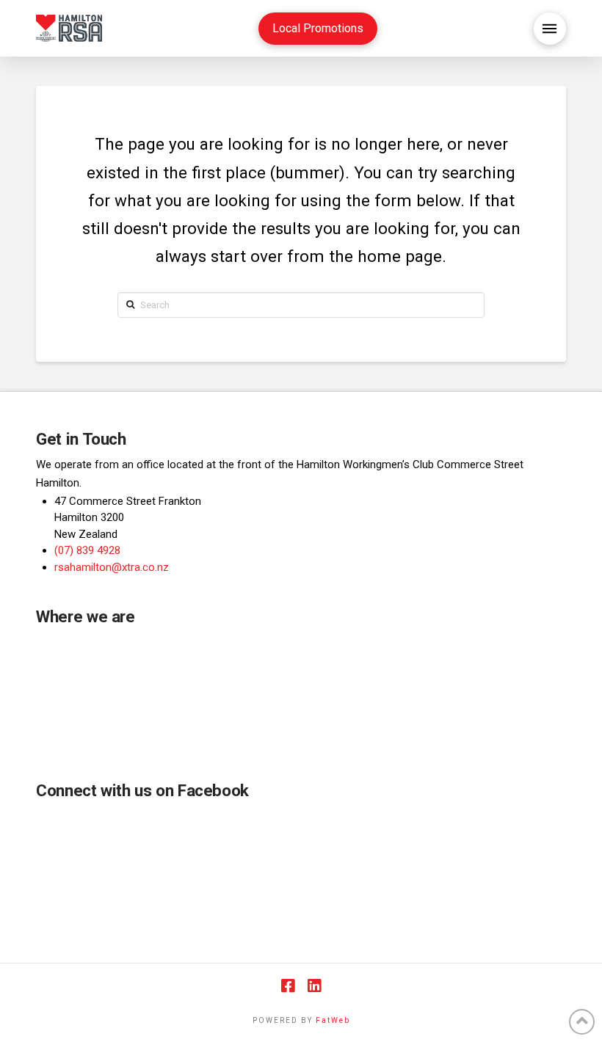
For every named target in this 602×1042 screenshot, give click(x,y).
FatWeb (333, 1020)
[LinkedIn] (314, 986)
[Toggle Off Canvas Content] (550, 28)
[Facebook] (287, 986)
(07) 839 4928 (87, 550)
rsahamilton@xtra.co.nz (111, 567)
